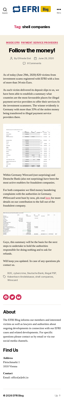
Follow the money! (32, 50)
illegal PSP (50, 273)
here (48, 198)
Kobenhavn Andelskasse (20, 276)
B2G (9, 273)
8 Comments (34, 63)
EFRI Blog (18, 395)
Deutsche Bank (35, 273)
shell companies (44, 276)
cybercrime (19, 273)
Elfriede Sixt (24, 58)
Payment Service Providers (39, 42)
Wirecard (12, 280)
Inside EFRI (13, 42)
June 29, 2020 (46, 58)
